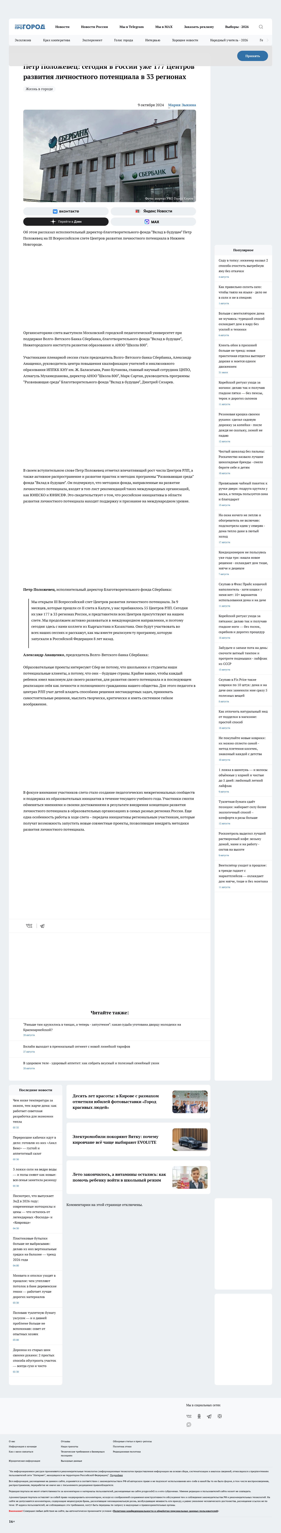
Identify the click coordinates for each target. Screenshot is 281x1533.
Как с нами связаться (21, 1451)
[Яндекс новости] (153, 211)
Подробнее (116, 1475)
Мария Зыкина (182, 105)
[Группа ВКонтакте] (66, 211)
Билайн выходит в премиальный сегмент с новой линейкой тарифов (76, 1048)
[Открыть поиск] (261, 27)
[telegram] (43, 926)
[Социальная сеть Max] (153, 222)
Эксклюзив (23, 40)
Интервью (152, 40)
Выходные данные (71, 1460)
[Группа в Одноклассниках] (199, 1416)
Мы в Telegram (132, 27)
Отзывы (65, 1441)
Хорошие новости (185, 40)
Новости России (94, 27)
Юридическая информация (24, 1460)
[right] (267, 40)
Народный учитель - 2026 (229, 40)
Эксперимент (92, 40)
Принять (252, 56)
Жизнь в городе (39, 88)
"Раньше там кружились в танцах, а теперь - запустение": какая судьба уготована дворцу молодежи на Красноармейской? (102, 1029)
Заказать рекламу (199, 27)
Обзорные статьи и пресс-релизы (132, 1441)
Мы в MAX (164, 27)
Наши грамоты (69, 1446)
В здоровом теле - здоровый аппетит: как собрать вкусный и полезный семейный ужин (91, 1065)
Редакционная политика (127, 1451)
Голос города (123, 40)
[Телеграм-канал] (209, 1416)
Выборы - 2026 (237, 27)
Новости (62, 27)
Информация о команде (23, 1446)
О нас (12, 1441)
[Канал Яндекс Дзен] (66, 222)
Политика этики (122, 1446)
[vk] (29, 926)
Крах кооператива (56, 40)
